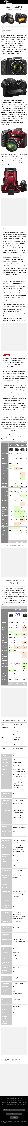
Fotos (3, 769)
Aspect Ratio (5, 766)
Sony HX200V (18, 417)
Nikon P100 (14, 583)
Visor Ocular (5, 967)
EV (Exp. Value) (6, 870)
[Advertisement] (14, 212)
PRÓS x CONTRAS (7, 28)
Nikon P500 (18, 580)
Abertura (4, 803)
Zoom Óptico (5, 793)
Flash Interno (5, 927)
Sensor (4, 755)
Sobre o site (14, 1113)
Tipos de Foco (6, 810)
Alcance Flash (5, 931)
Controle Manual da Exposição (5, 886)
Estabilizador (5, 807)
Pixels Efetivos (7, 762)
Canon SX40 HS (7, 419)
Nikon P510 (8, 417)
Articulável (6, 959)
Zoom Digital (5, 797)
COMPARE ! (16, 28)
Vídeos (4, 774)
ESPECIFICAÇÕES (7, 30)
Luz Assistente (6, 835)
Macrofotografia (6, 831)
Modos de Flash (6, 939)
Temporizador (6, 921)
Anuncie (14, 1117)
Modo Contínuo (6, 912)
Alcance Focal (5, 800)
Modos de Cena (6, 891)
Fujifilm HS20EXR (20, 419)
